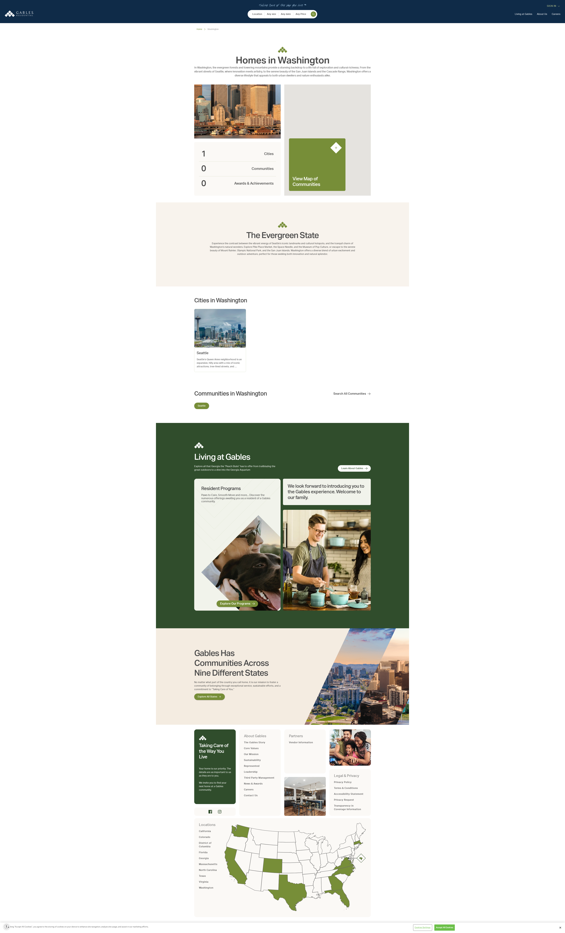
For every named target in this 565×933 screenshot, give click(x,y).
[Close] (560, 927)
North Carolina (208, 870)
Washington (206, 888)
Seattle (202, 406)
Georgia (204, 858)
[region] (282, 928)
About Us (542, 14)
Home (199, 29)
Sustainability (252, 760)
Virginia (203, 882)
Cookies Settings (423, 927)
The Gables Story (254, 742)
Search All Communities (349, 393)
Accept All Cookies (444, 927)
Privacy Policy (343, 782)
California (205, 831)
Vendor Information (301, 742)
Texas (202, 876)
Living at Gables (523, 14)
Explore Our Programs (235, 603)
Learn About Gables (352, 468)
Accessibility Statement (348, 794)
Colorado (204, 837)
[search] (313, 14)
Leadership (251, 772)
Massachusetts (208, 864)
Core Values (251, 748)
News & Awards (253, 784)
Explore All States (207, 697)
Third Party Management (259, 778)
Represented (252, 766)
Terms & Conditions (346, 788)
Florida (203, 852)
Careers (556, 14)
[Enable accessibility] (6, 926)
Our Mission (251, 754)
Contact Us (251, 795)
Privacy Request (344, 800)
